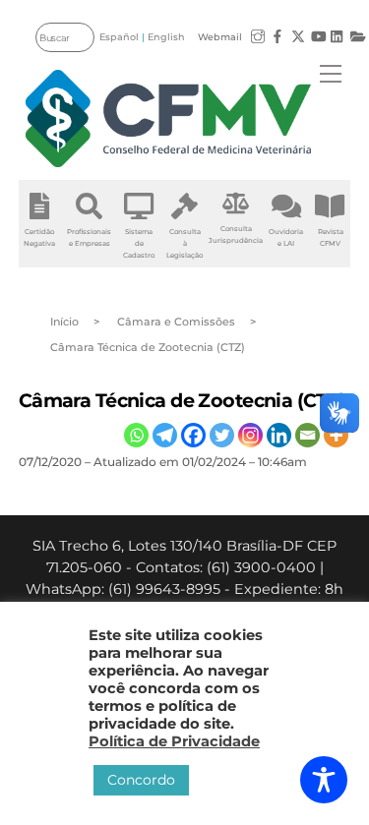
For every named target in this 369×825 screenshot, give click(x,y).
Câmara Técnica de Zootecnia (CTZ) (182, 400)
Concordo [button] (141, 780)
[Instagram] (250, 435)
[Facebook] (193, 435)
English (166, 36)
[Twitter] (222, 435)
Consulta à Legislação (184, 243)
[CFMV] (168, 118)
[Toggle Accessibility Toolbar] (323, 779)
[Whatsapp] (136, 435)
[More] (336, 435)
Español (119, 36)
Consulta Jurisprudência (236, 234)
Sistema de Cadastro (138, 243)
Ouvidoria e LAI (286, 237)
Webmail (220, 36)
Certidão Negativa (39, 237)
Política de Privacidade (174, 741)
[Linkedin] (279, 435)
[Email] (307, 435)
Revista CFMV (330, 237)
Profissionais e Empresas (89, 237)
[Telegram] (165, 435)
